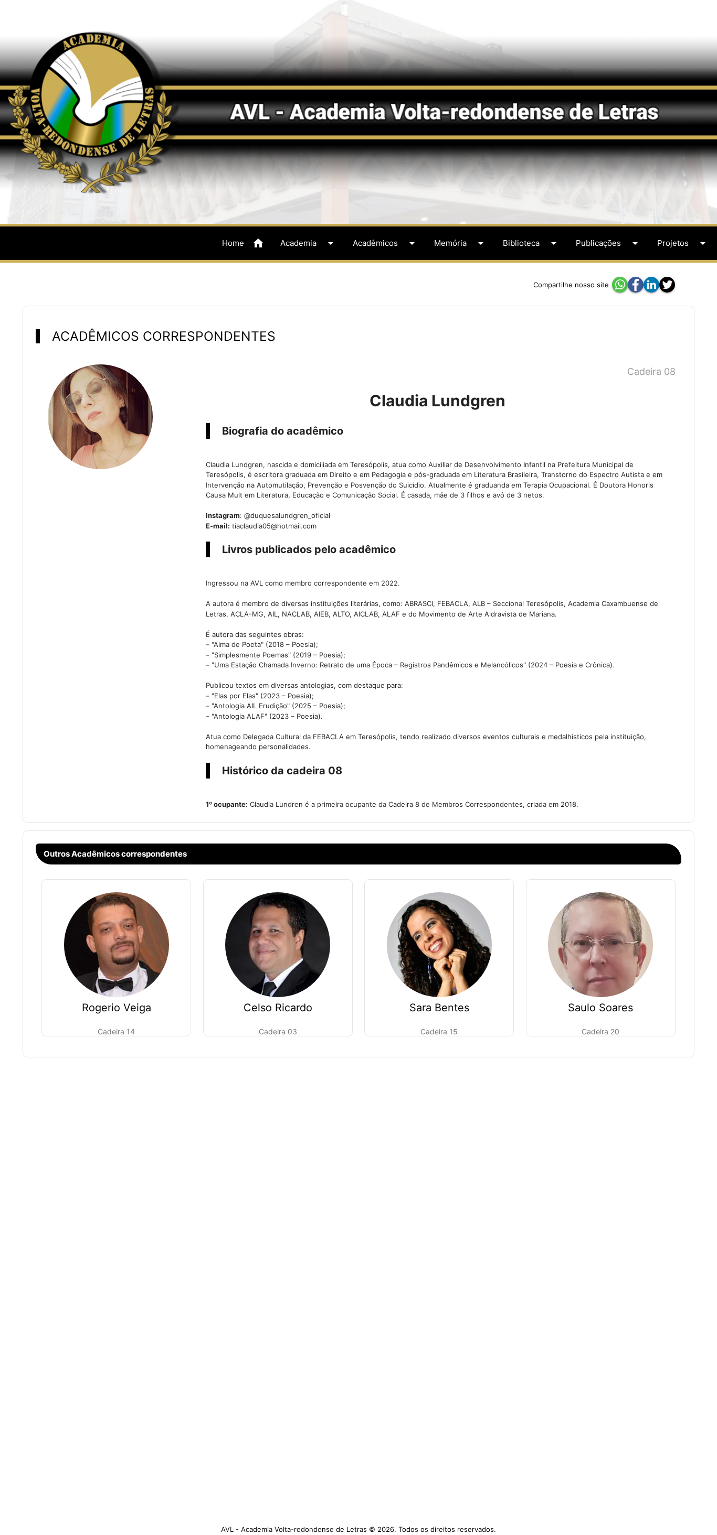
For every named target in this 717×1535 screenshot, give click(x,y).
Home (243, 243)
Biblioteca (531, 243)
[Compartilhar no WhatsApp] (620, 285)
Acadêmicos (385, 243)
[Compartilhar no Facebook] (636, 285)
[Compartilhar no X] (667, 285)
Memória (460, 243)
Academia (308, 243)
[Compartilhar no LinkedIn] (651, 285)
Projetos (683, 243)
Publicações (608, 243)
